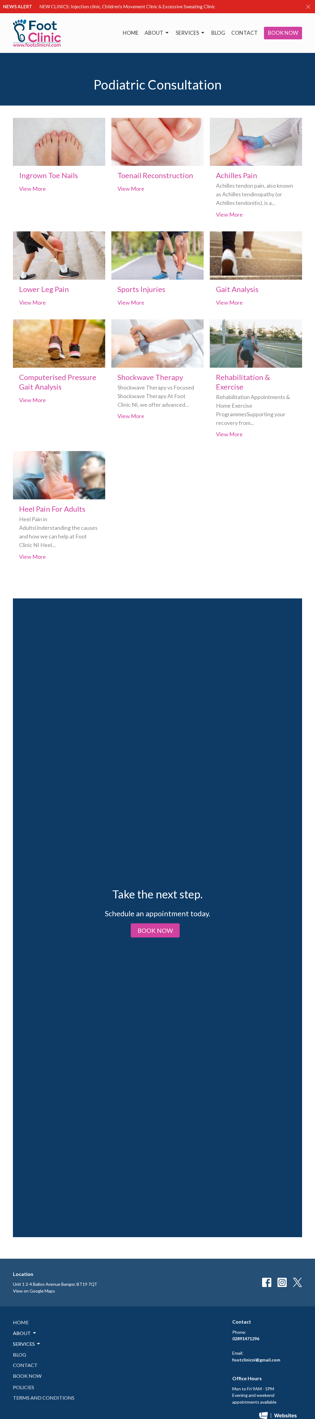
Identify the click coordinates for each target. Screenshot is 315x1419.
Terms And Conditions (43, 1398)
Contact (244, 33)
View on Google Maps (34, 1290)
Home (130, 33)
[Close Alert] (308, 6)
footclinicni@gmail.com (256, 1359)
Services (187, 33)
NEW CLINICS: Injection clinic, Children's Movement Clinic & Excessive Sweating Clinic (127, 6)
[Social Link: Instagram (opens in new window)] (282, 1282)
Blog (218, 33)
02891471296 (245, 1338)
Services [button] (24, 1344)
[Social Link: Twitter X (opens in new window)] (297, 1282)
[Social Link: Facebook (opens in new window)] (266, 1282)
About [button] (22, 1333)
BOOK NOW (283, 33)
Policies (23, 1387)
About (154, 33)
